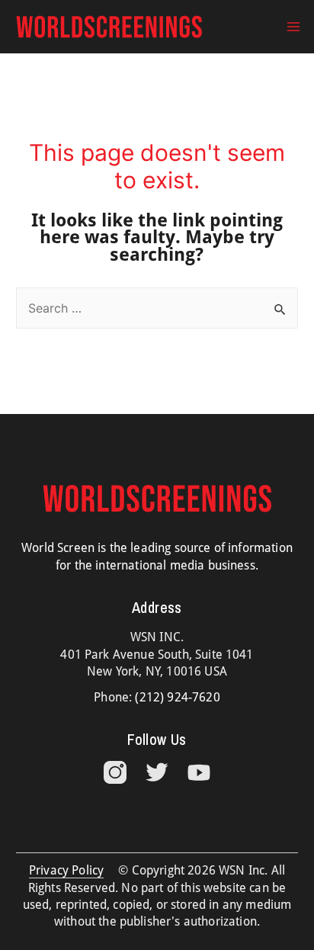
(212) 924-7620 (177, 697)
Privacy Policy (66, 870)
